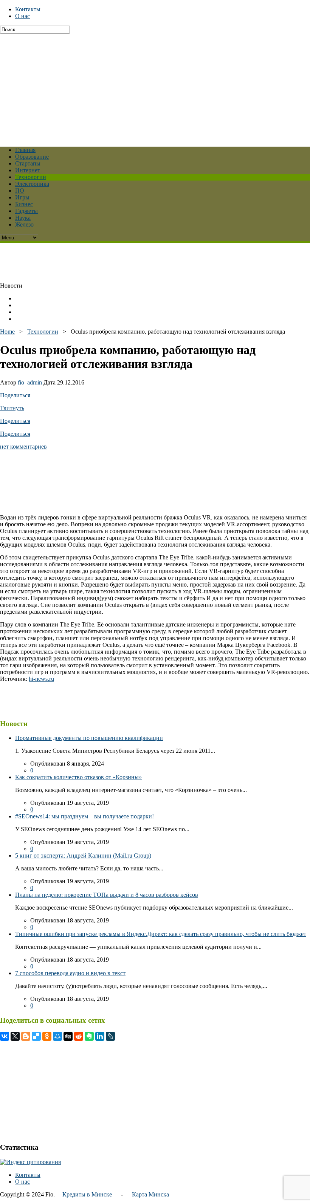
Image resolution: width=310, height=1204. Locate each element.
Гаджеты (26, 211)
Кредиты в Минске (87, 1194)
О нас (22, 16)
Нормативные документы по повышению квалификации (89, 738)
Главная (25, 150)
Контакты (27, 9)
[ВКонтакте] (4, 1036)
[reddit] (78, 1036)
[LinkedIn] (99, 1036)
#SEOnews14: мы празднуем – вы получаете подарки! (84, 816)
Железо (24, 224)
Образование (32, 156)
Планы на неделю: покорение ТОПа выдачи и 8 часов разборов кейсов (106, 895)
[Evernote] (89, 1036)
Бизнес (24, 204)
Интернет (27, 170)
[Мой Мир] (57, 1036)
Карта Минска (150, 1194)
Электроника (32, 184)
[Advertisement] (155, 86)
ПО (19, 190)
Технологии (30, 177)
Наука (23, 217)
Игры (22, 197)
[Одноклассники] (46, 1036)
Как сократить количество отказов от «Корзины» (78, 777)
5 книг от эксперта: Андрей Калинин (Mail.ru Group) (83, 855)
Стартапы (27, 163)
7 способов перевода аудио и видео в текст (70, 973)
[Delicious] (36, 1036)
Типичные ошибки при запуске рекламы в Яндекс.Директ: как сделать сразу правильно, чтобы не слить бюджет (160, 934)
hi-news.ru (41, 679)
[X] (15, 1036)
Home (7, 331)
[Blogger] (25, 1036)
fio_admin (30, 382)
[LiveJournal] (110, 1036)
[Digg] (68, 1036)
